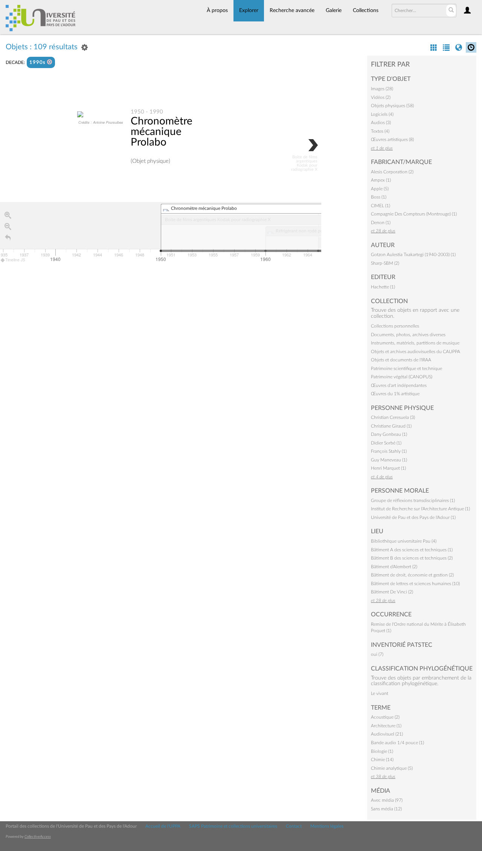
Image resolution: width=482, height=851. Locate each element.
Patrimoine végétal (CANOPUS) (401, 377)
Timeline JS (15, 259)
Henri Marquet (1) (388, 468)
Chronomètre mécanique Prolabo (161, 131)
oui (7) (377, 654)
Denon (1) (380, 222)
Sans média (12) (386, 809)
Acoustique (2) (385, 717)
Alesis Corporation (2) (392, 172)
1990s (38, 62)
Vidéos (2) (380, 97)
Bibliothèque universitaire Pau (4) (403, 541)
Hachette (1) (383, 287)
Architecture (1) (386, 726)
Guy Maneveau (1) (389, 460)
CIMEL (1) (380, 205)
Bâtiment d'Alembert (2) (394, 566)
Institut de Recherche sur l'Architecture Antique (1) (420, 509)
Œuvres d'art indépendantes (399, 385)
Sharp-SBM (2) (385, 263)
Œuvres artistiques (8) (392, 139)
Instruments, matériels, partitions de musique (415, 343)
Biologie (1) (382, 751)
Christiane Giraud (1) (391, 426)
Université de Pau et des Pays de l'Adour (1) (413, 517)
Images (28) (382, 88)
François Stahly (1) (389, 451)
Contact (294, 826)
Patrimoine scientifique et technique (406, 368)
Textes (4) (380, 131)
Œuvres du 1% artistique (395, 393)
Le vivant (379, 693)
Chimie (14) (382, 759)
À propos (217, 10)
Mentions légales (326, 826)
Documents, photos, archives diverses (408, 334)
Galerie (334, 10)
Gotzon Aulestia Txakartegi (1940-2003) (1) (413, 254)
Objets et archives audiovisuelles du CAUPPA (415, 351)
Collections (365, 10)
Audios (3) (381, 122)
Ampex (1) (381, 180)
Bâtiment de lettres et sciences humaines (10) (415, 583)
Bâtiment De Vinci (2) (392, 592)
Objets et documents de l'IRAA (401, 360)
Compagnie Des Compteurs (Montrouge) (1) (414, 214)
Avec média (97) (387, 800)
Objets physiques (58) (392, 105)
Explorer (248, 10)
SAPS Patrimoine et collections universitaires (233, 826)
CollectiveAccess (37, 837)
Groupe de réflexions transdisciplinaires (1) (413, 500)
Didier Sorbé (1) (386, 443)
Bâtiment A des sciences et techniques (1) (412, 550)
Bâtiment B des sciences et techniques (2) (412, 558)
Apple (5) (380, 189)
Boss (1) (378, 197)
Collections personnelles (395, 326)
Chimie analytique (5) (392, 768)
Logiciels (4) (382, 114)
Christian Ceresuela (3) (393, 417)
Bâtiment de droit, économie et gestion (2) (412, 575)
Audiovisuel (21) (387, 734)
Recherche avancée (292, 10)
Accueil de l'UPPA (162, 826)
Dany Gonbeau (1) (389, 434)
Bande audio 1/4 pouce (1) (397, 742)
